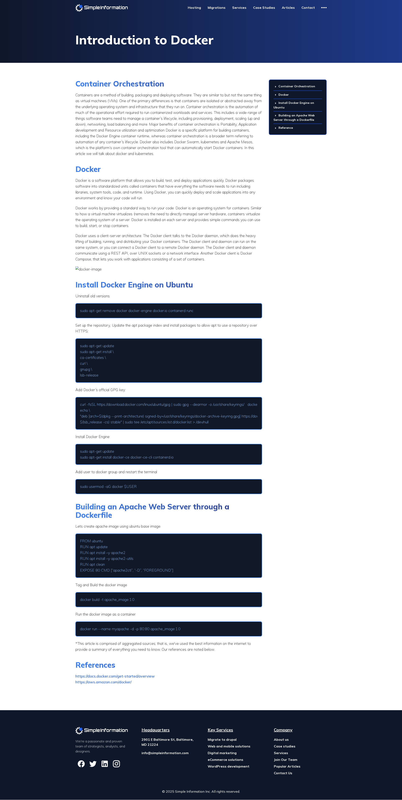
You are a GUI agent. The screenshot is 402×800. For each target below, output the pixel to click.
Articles (288, 7)
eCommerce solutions (225, 759)
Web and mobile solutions (229, 746)
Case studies (284, 746)
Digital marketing (222, 753)
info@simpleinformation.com (165, 753)
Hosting (194, 7)
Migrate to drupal (222, 739)
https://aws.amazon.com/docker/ (103, 682)
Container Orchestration (296, 86)
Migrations (216, 7)
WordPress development (228, 766)
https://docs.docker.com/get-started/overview (115, 676)
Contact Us (283, 773)
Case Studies (264, 7)
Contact (308, 7)
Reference (285, 128)
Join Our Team (285, 759)
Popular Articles (287, 766)
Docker (283, 95)
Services (239, 7)
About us (281, 739)
